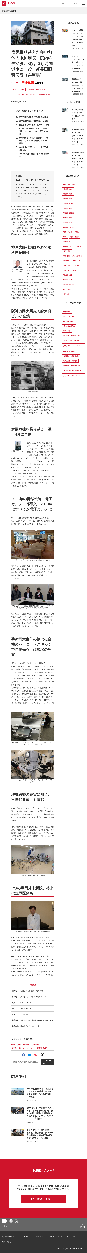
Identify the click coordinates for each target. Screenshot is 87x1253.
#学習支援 (66, 270)
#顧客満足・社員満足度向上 (36, 89)
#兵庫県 (21, 89)
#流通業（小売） (68, 246)
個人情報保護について (10, 1237)
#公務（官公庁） (68, 289)
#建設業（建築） (68, 194)
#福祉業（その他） (69, 284)
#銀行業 (79, 246)
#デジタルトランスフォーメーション (24, 94)
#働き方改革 (66, 312)
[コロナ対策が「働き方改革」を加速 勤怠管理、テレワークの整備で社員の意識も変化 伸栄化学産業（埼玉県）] (32, 1135)
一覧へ (4, 1226)
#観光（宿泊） (67, 265)
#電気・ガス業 (67, 232)
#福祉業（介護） (68, 275)
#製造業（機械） (68, 218)
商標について (40, 1237)
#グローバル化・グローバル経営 (73, 370)
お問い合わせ (43, 1199)
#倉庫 (64, 237)
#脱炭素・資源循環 (69, 351)
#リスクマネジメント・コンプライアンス (73, 345)
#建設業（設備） (68, 198)
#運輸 (77, 232)
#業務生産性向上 (68, 321)
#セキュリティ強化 (69, 316)
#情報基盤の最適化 (44, 94)
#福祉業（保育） (68, 280)
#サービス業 (76, 260)
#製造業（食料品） (69, 203)
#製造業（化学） (68, 208)
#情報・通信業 (74, 237)
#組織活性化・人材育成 (70, 361)
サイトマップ (71, 1237)
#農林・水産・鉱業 (69, 184)
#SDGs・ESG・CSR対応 (71, 340)
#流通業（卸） (67, 241)
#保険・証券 (66, 251)
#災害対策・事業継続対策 (71, 356)
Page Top (81, 1227)
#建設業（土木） (68, 189)
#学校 (77, 265)
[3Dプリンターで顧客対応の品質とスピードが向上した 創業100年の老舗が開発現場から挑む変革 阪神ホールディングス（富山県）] (32, 1115)
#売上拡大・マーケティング (71, 335)
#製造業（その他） (69, 227)
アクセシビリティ (55, 1237)
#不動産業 (66, 260)
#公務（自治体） (68, 294)
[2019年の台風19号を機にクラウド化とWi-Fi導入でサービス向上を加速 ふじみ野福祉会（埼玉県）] (32, 1094)
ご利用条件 (26, 1237)
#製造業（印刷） (68, 222)
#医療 (14, 89)
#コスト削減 (66, 331)
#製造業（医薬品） (69, 213)
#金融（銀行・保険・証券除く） (73, 256)
